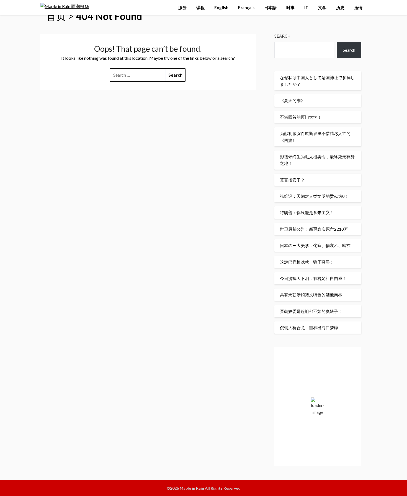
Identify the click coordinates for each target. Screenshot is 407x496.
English (221, 7)
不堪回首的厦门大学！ (300, 117)
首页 (56, 16)
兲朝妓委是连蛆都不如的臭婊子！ (311, 311)
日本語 (270, 7)
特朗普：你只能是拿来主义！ (307, 212)
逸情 (358, 7)
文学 (322, 7)
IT (306, 7)
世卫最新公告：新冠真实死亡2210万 (314, 229)
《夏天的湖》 (292, 100)
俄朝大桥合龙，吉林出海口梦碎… (310, 327)
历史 (340, 7)
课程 (200, 7)
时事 (290, 7)
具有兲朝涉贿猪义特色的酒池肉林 (311, 294)
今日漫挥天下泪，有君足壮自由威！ (313, 278)
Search (282, 35)
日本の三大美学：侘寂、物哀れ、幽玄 (315, 245)
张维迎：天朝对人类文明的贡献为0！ (314, 196)
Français (246, 7)
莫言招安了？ (292, 179)
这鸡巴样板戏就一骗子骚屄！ (307, 261)
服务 (182, 7)
